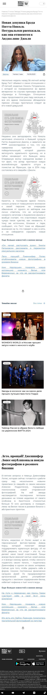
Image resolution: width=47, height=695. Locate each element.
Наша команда (7, 659)
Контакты (39, 656)
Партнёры (42, 659)
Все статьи (37, 303)
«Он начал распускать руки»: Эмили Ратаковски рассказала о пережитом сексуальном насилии (23, 248)
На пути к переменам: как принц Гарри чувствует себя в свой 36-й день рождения (23, 596)
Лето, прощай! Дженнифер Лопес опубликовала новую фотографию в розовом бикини (23, 259)
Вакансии (31, 659)
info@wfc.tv (21, 679)
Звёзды (17, 11)
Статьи (11, 11)
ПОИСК (43, 651)
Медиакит (20, 659)
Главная (4, 11)
